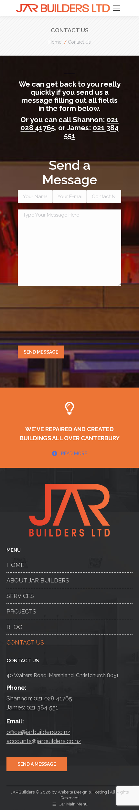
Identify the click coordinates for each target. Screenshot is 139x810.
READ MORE (74, 453)
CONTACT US (25, 642)
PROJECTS (21, 611)
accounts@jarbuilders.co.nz (43, 741)
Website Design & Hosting (82, 792)
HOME (15, 564)
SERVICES (20, 595)
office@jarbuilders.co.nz (38, 732)
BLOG (14, 626)
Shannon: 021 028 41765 (39, 698)
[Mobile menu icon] (116, 8)
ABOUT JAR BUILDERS (37, 580)
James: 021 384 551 (32, 707)
